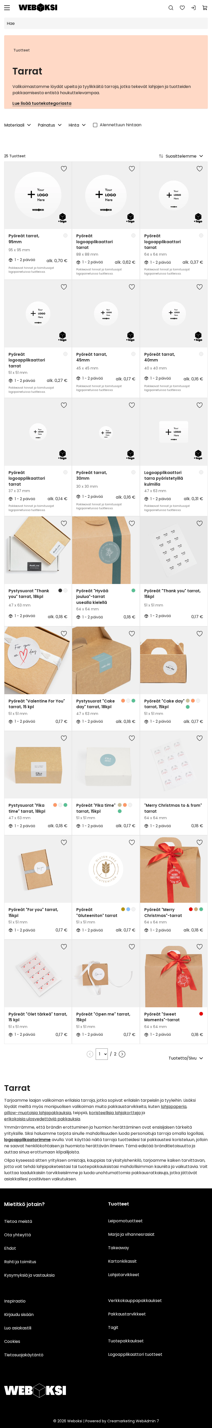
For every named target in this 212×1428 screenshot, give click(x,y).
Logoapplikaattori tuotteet (135, 1354)
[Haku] (171, 8)
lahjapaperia (173, 1106)
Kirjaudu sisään (19, 1315)
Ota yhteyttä (17, 1235)
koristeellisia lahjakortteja (115, 1113)
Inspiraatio (15, 1301)
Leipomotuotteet (125, 1221)
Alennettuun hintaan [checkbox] (120, 125)
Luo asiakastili (17, 1328)
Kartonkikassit (122, 1261)
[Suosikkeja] (182, 8)
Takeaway (118, 1248)
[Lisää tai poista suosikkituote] (64, 169)
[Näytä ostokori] (205, 8)
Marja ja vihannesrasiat (131, 1234)
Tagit (113, 1327)
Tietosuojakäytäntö (23, 1355)
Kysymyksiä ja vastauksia (29, 1275)
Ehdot (10, 1248)
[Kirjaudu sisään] (193, 8)
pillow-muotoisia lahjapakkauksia (37, 1113)
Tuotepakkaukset (126, 1341)
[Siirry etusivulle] (38, 8)
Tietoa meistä (18, 1221)
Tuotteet (21, 50)
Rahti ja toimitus (20, 1262)
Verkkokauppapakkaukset (135, 1301)
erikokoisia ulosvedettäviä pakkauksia (42, 1119)
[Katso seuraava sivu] (122, 1054)
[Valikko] (7, 8)
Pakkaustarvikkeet (127, 1314)
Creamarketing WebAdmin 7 (133, 1421)
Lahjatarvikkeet (123, 1275)
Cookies (12, 1341)
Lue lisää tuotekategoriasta (41, 103)
